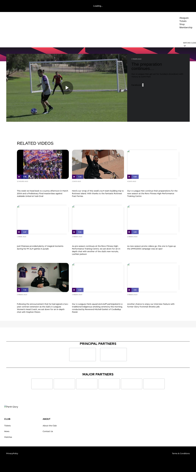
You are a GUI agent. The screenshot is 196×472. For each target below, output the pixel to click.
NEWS (106, 35)
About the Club (50, 425)
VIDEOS (116, 35)
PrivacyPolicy (12, 453)
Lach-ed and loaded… (88, 241)
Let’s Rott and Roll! (86, 185)
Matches (8, 437)
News (6, 431)
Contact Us (48, 431)
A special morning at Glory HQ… (96, 298)
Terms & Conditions (181, 453)
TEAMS (127, 35)
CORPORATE (176, 35)
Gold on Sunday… (31, 241)
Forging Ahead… (29, 298)
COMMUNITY (158, 35)
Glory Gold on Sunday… (35, 185)
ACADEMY (141, 35)
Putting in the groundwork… (148, 185)
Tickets (7, 425)
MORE (188, 35)
